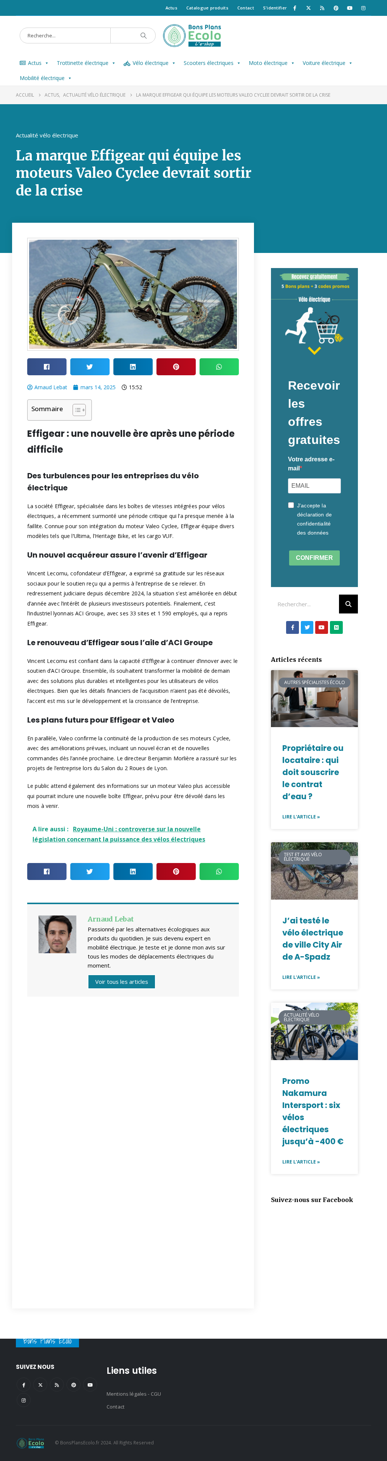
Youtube (90, 1385)
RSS (57, 1385)
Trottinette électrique (82, 62)
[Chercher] (143, 35)
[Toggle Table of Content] (75, 410)
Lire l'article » (301, 817)
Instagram (24, 1400)
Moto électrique (268, 62)
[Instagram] (363, 8)
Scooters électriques (209, 62)
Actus (171, 8)
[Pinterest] (336, 8)
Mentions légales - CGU (134, 1393)
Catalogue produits (207, 8)
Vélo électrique (151, 62)
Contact (245, 8)
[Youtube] (349, 8)
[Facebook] (295, 8)
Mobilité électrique (42, 78)
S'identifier (275, 8)
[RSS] (322, 8)
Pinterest (73, 1385)
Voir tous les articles (121, 981)
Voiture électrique (324, 62)
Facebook (24, 1385)
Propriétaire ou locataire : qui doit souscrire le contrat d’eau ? (313, 772)
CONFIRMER (314, 558)
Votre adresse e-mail (311, 464)
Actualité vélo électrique (47, 135)
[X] (308, 8)
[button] (47, 366)
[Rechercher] (348, 604)
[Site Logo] (193, 35)
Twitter (40, 1385)
